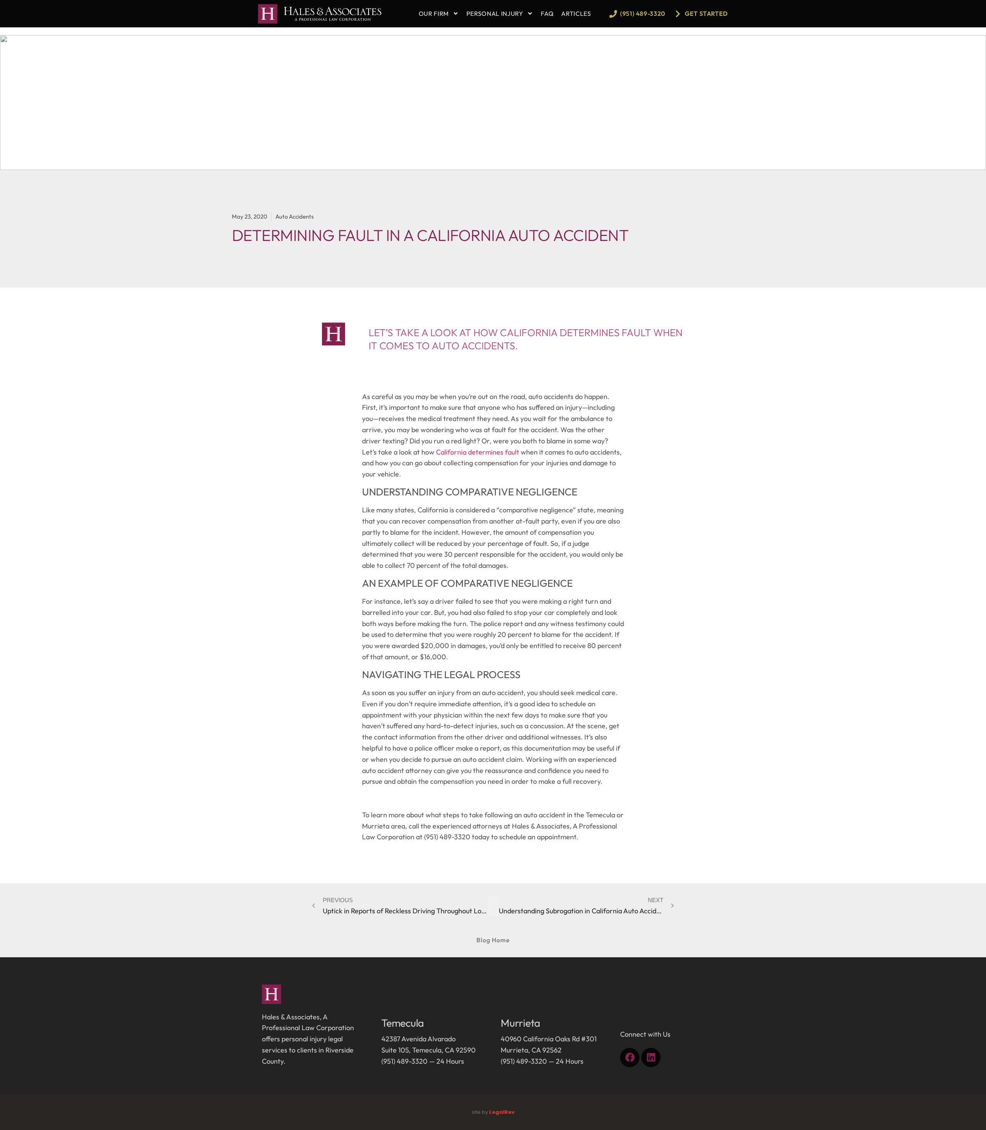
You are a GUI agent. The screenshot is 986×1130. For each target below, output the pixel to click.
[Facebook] (629, 1057)
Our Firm (434, 13)
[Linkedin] (651, 1057)
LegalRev (502, 1112)
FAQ (547, 13)
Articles (576, 13)
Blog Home (493, 940)
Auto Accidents (294, 216)
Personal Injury (494, 13)
